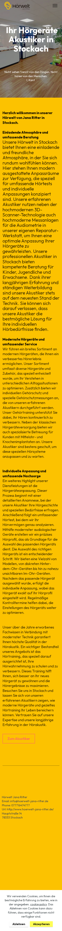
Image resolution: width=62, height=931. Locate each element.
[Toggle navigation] (55, 5)
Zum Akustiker (18, 738)
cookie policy (38, 904)
